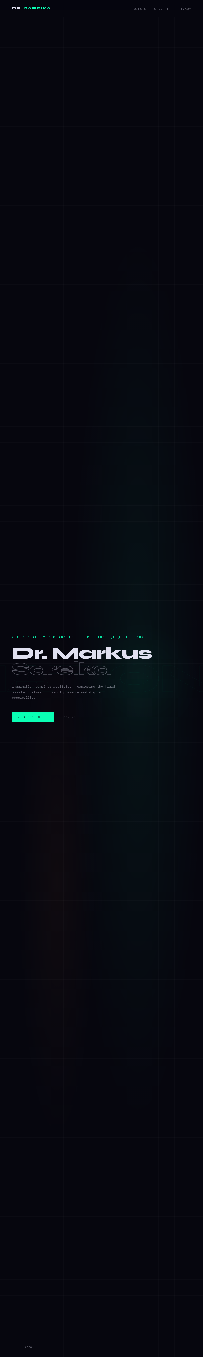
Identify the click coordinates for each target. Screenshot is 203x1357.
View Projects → (33, 717)
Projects (138, 9)
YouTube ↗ (72, 717)
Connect (161, 9)
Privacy (184, 9)
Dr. (31, 8)
